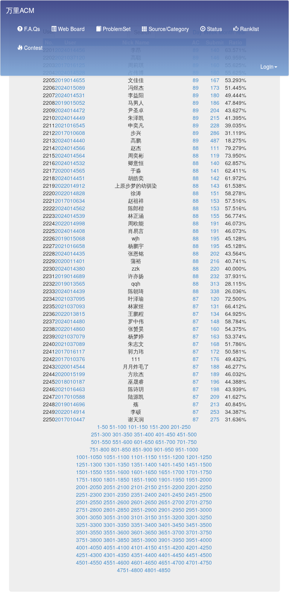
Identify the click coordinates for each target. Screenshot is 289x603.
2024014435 (70, 253)
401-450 (165, 434)
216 (214, 261)
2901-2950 (171, 509)
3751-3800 (89, 539)
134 (214, 313)
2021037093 (70, 306)
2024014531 (70, 95)
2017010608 (70, 132)
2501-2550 (89, 502)
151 (214, 193)
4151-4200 (171, 547)
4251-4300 (89, 555)
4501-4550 (89, 562)
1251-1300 (89, 464)
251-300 (101, 434)
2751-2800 (89, 509)
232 (214, 276)
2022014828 (70, 193)
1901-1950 (171, 479)
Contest (33, 47)
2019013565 (70, 283)
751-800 (100, 449)
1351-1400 (144, 464)
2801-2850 (116, 509)
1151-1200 (171, 457)
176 (214, 359)
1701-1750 (199, 472)
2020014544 (70, 366)
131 (214, 306)
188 (214, 366)
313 (214, 283)
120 (214, 298)
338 (214, 291)
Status (213, 28)
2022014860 (70, 328)
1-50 (102, 426)
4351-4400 (144, 555)
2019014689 (70, 276)
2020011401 (70, 261)
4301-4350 (116, 555)
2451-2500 (199, 494)
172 (214, 351)
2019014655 (70, 80)
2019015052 (70, 102)
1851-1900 (144, 479)
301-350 (122, 434)
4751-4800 (130, 570)
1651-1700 (171, 472)
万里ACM (20, 10)
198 (214, 389)
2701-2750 (199, 502)
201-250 (181, 426)
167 (214, 80)
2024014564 (70, 155)
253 (214, 411)
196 (214, 381)
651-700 (165, 441)
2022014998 (70, 223)
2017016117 (70, 351)
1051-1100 (116, 457)
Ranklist (249, 28)
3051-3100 (116, 517)
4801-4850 (157, 570)
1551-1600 (116, 472)
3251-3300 (89, 524)
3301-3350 (116, 524)
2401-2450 (171, 494)
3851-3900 (144, 539)
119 (214, 155)
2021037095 (70, 298)
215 (214, 117)
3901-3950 (171, 539)
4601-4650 (144, 562)
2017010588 (70, 396)
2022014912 (70, 185)
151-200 (159, 426)
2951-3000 (199, 509)
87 (196, 298)
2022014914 (70, 411)
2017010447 (70, 419)
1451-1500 (199, 464)
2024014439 (70, 291)
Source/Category (168, 28)
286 (214, 132)
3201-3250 (199, 517)
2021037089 (70, 343)
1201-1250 (199, 457)
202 (214, 253)
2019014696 (70, 404)
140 (214, 163)
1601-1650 (144, 472)
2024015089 (70, 87)
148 (214, 321)
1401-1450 (171, 464)
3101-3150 (144, 517)
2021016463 (70, 389)
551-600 (122, 441)
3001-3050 (89, 517)
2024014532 (70, 163)
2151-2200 (171, 487)
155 (214, 215)
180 (214, 95)
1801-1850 (116, 479)
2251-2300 (89, 494)
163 (214, 336)
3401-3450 (171, 524)
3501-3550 (89, 532)
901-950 (164, 449)
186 (214, 102)
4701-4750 (199, 562)
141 (214, 170)
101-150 (138, 426)
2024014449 (70, 117)
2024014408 (70, 230)
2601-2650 (144, 502)
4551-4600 (116, 562)
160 (214, 328)
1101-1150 (144, 457)
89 (196, 80)
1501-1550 (89, 472)
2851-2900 (144, 509)
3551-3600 (116, 532)
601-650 (144, 441)
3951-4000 (199, 539)
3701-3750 (199, 532)
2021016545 (70, 125)
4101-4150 (144, 547)
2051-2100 (116, 487)
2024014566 (70, 148)
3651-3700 (171, 532)
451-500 (187, 434)
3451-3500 (199, 524)
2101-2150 (144, 487)
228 (214, 125)
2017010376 (70, 359)
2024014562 (70, 208)
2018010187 (70, 381)
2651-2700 (171, 502)
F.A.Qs (31, 28)
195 (214, 238)
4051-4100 (116, 547)
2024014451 (70, 178)
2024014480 (70, 321)
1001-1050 (89, 457)
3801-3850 (116, 539)
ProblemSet (116, 28)
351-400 (144, 434)
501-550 (101, 441)
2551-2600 (116, 502)
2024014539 (70, 215)
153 (214, 200)
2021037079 (70, 336)
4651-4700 (171, 562)
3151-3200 (171, 517)
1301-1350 (116, 464)
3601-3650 (144, 532)
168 (214, 343)
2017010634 (70, 200)
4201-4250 (199, 547)
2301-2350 (116, 494)
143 (214, 185)
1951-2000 (199, 479)
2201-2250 (199, 487)
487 (214, 140)
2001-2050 (89, 487)
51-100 (118, 426)
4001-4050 (89, 547)
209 (214, 396)
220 (214, 268)
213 (214, 404)
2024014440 (70, 140)
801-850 (121, 449)
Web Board (70, 28)
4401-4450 (171, 555)
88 (196, 148)
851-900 (142, 449)
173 (214, 87)
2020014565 (70, 170)
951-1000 (186, 449)
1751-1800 (89, 479)
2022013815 (70, 313)
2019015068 (70, 238)
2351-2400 (144, 494)
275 (214, 419)
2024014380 (70, 268)
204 (214, 110)
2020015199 (70, 374)
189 (214, 374)
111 (214, 148)
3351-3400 (144, 524)
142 (214, 178)
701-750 (187, 441)
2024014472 (70, 110)
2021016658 (70, 245)
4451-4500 (199, 555)
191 (214, 223)
